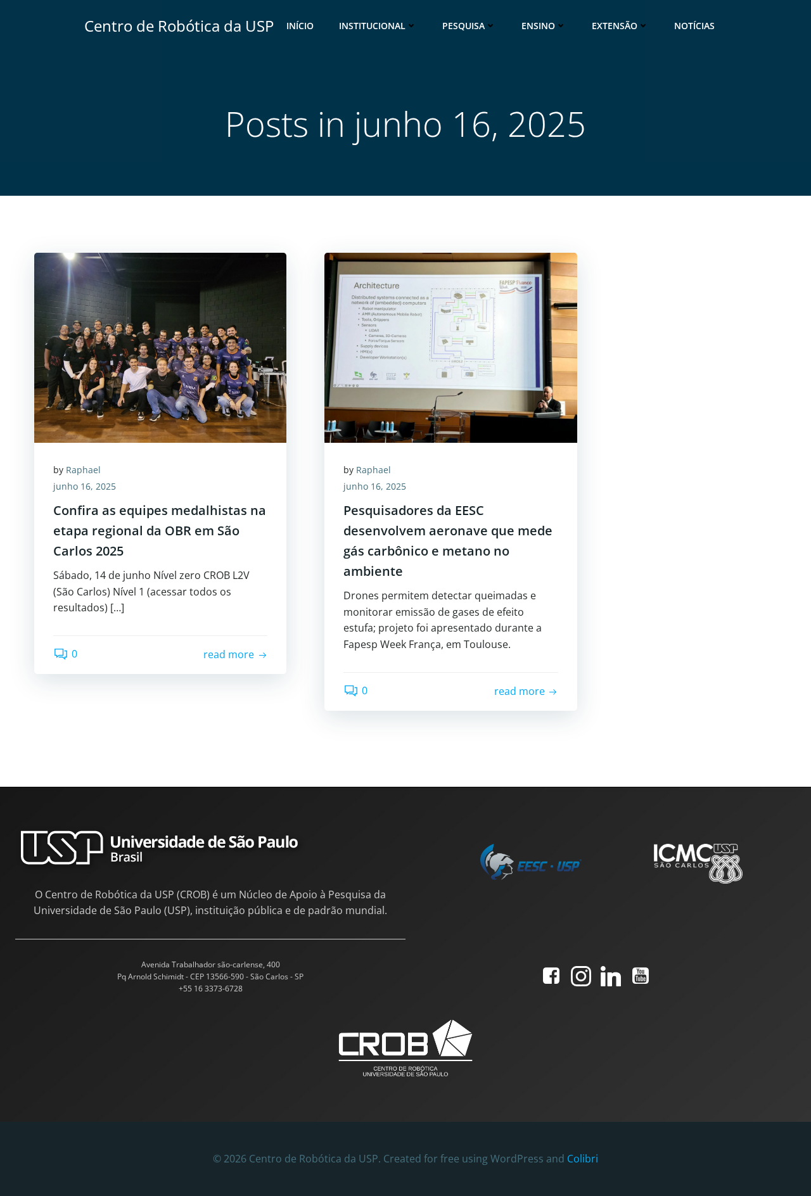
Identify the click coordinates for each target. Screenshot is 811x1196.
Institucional (372, 26)
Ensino (538, 26)
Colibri (582, 1159)
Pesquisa (463, 26)
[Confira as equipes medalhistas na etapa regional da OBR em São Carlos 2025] (160, 346)
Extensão (614, 26)
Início (300, 26)
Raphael (83, 470)
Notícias (694, 26)
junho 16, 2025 (84, 486)
